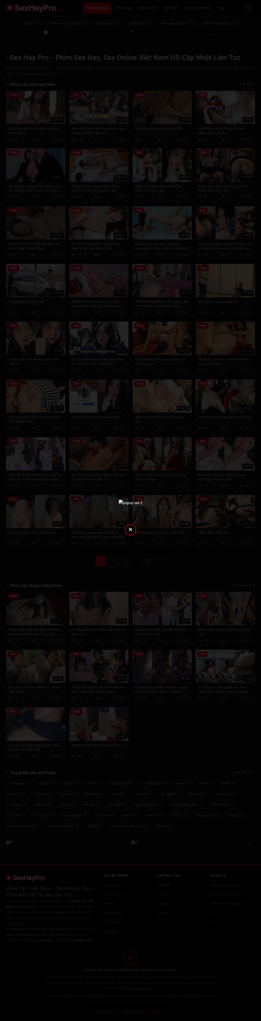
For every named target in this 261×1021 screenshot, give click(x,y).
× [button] (130, 529)
